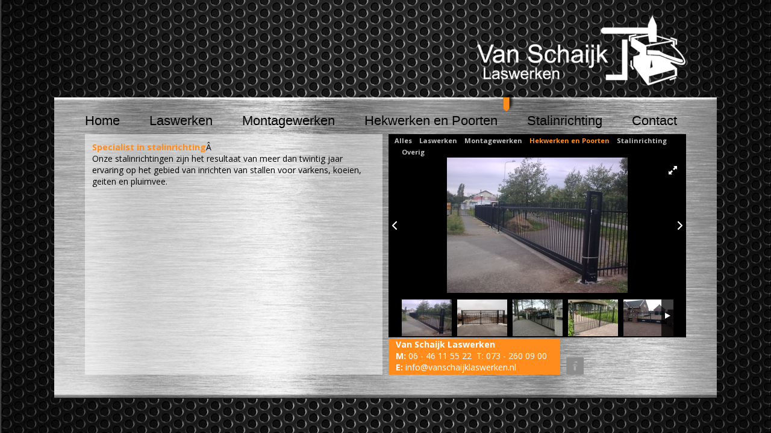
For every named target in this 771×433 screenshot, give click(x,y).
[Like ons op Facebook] (572, 352)
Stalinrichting (564, 121)
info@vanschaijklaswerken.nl (460, 367)
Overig (413, 151)
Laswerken (181, 121)
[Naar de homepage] (582, 49)
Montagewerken (288, 121)
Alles (403, 140)
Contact (654, 121)
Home (102, 121)
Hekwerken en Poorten (431, 121)
